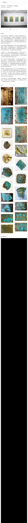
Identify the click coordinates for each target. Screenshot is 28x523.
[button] (7, 20)
